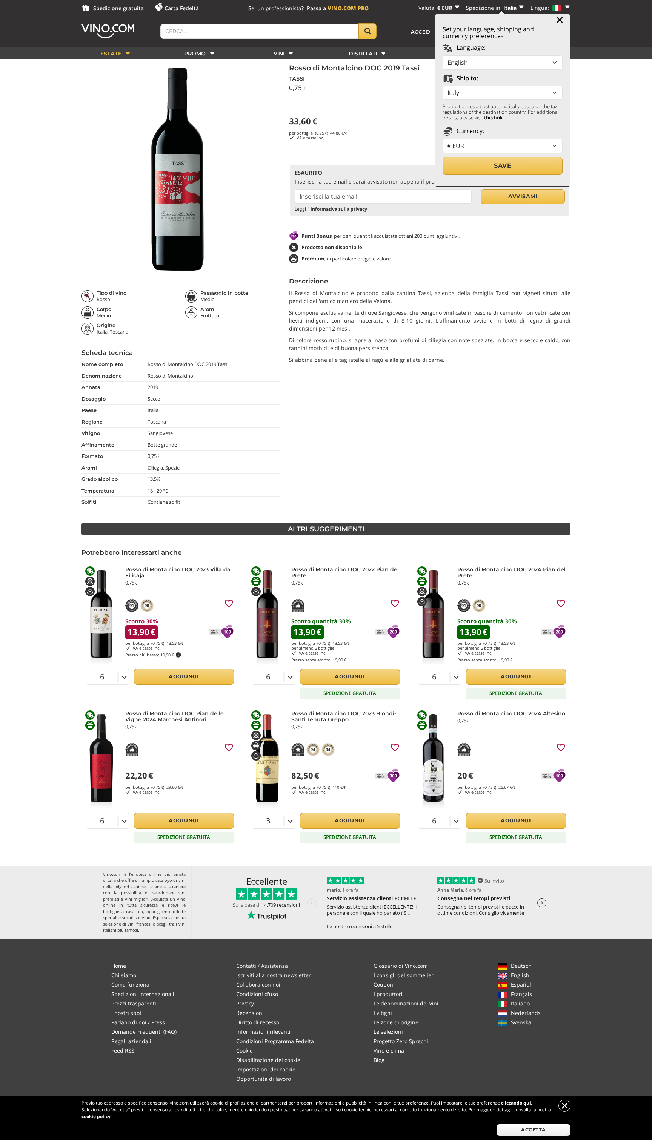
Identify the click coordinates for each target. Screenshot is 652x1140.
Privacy (245, 1003)
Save (502, 165)
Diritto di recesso (257, 1022)
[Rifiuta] (564, 1106)
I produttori (388, 994)
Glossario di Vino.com (401, 965)
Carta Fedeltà (182, 8)
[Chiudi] (559, 20)
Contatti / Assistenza (262, 965)
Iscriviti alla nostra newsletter (273, 975)
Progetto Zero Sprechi (401, 1041)
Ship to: (466, 78)
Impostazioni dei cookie (265, 1069)
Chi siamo (123, 975)
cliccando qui (516, 1103)
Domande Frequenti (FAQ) (144, 1031)
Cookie (244, 1050)
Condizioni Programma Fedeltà (275, 1041)
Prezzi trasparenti (133, 1003)
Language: (470, 47)
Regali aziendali (131, 1041)
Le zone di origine (396, 1022)
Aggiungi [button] (184, 676)
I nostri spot (126, 1012)
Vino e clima (389, 1050)
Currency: (469, 131)
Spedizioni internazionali (142, 994)
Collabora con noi (258, 984)
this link (493, 117)
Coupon (383, 984)
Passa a (338, 8)
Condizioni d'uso (257, 994)
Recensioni (250, 1012)
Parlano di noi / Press (138, 1022)
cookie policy (96, 1116)
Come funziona (130, 984)
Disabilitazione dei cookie (268, 1059)
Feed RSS (122, 1050)
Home (118, 965)
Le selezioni (388, 1031)
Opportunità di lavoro (263, 1078)
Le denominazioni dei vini (406, 1003)
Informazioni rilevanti (263, 1031)
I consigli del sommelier (404, 975)
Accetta (533, 1129)
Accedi (421, 32)
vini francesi (139, 924)
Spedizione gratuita (118, 8)
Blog (379, 1059)
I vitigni (383, 1012)
